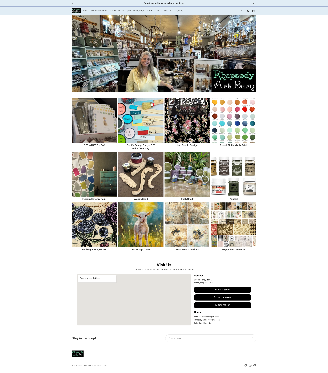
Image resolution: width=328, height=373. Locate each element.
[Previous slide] (72, 3)
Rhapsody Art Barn (84, 365)
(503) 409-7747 (224, 297)
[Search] (242, 11)
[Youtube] (254, 365)
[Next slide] (253, 3)
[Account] (248, 11)
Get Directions (224, 290)
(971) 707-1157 (224, 305)
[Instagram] (250, 365)
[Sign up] (252, 338)
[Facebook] (245, 365)
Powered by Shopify (99, 365)
